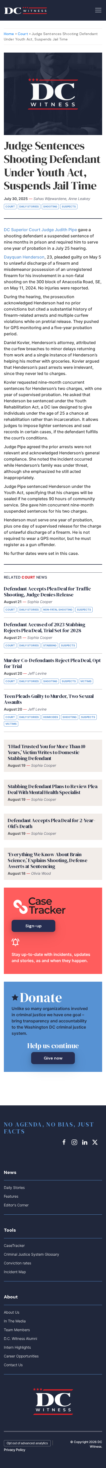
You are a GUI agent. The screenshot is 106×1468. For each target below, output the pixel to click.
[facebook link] (65, 1142)
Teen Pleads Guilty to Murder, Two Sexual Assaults (49, 699)
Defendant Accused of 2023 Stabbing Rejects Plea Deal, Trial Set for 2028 (44, 627)
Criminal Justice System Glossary (31, 1254)
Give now (53, 1058)
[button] (98, 9)
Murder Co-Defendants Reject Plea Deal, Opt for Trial (52, 663)
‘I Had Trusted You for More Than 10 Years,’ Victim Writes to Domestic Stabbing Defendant (46, 752)
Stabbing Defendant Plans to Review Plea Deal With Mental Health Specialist (52, 789)
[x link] (96, 1142)
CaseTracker (14, 1245)
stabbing (50, 645)
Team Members (17, 1330)
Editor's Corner (16, 1205)
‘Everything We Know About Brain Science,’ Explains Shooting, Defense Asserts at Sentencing (47, 860)
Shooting (50, 206)
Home (9, 33)
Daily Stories (29, 206)
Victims (86, 681)
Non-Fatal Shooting (58, 609)
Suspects (69, 206)
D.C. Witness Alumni (20, 1338)
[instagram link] (75, 1142)
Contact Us (13, 1365)
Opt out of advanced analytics (27, 1443)
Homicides (50, 717)
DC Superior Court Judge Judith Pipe (40, 229)
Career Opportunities (21, 1356)
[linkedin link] (85, 1142)
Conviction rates (17, 1263)
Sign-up (33, 926)
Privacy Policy (14, 1450)
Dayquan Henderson (24, 257)
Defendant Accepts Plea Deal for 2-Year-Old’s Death (51, 823)
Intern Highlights (17, 1347)
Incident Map (15, 1272)
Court (23, 33)
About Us (11, 1312)
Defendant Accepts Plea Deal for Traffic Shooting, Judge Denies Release (47, 591)
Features (11, 1196)
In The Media (15, 1321)
